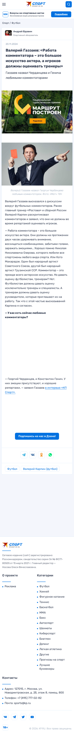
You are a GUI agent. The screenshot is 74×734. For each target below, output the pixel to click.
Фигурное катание (52, 596)
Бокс (42, 617)
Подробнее (61, 14)
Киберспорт (47, 633)
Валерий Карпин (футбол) (40, 469)
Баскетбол (46, 607)
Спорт (5, 23)
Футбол (16, 23)
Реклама (10, 586)
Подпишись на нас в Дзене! (37, 436)
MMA (42, 612)
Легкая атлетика (50, 649)
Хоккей (44, 591)
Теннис (44, 602)
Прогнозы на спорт (52, 659)
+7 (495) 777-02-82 (29, 698)
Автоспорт (46, 623)
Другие (44, 654)
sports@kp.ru (22, 703)
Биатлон (45, 638)
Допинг (44, 644)
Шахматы (45, 628)
